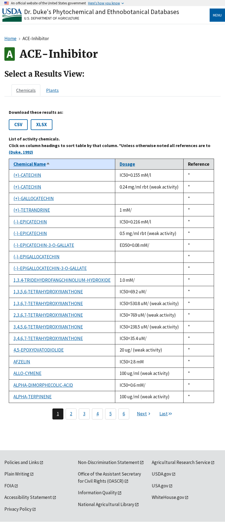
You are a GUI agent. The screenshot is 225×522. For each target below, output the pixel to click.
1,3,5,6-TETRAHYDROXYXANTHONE (48, 292)
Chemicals (26, 90)
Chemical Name (31, 164)
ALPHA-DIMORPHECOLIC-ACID (43, 385)
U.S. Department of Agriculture (51, 18)
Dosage (127, 164)
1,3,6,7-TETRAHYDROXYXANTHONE (48, 303)
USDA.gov (161, 474)
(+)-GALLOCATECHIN (33, 198)
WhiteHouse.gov (168, 497)
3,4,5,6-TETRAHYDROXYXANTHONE (48, 327)
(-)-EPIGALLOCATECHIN (36, 257)
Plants (52, 90)
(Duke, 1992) (21, 152)
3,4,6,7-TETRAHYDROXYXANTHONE (48, 338)
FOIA (9, 486)
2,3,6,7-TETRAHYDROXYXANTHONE (48, 315)
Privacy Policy (18, 509)
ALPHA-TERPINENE (32, 397)
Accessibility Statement (28, 497)
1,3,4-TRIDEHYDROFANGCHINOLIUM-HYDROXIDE (62, 280)
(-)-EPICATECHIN (30, 222)
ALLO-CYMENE (27, 373)
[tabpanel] (112, 264)
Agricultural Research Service (181, 462)
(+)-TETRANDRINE (31, 210)
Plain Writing (16, 474)
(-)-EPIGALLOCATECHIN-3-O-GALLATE (50, 268)
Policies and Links (21, 462)
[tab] (26, 90)
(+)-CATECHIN (27, 175)
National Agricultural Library (106, 504)
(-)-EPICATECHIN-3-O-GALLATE (43, 245)
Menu (217, 15)
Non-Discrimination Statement (108, 462)
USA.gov (160, 486)
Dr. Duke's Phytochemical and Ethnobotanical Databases (101, 12)
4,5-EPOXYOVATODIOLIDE (38, 350)
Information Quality (97, 493)
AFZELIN (21, 362)
